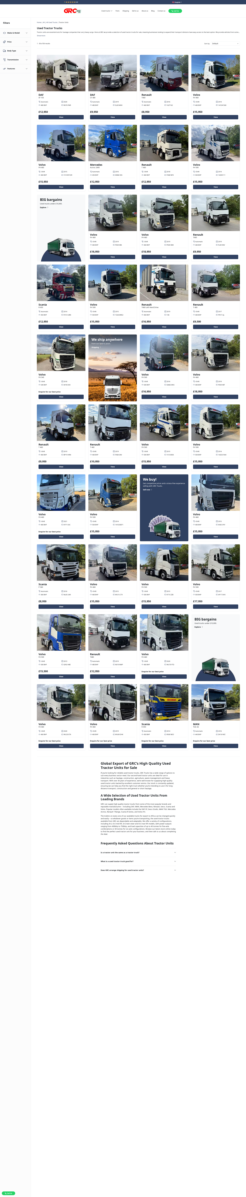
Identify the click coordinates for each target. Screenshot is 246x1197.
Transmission (13, 60)
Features (11, 68)
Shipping (95, 347)
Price (9, 42)
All (44, 22)
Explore (43, 207)
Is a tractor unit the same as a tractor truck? (120, 852)
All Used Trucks (51, 22)
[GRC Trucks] (72, 10)
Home (39, 22)
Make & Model (13, 33)
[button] (107, 10)
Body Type (11, 51)
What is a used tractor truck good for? (117, 861)
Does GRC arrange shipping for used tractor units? (122, 870)
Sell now (146, 490)
